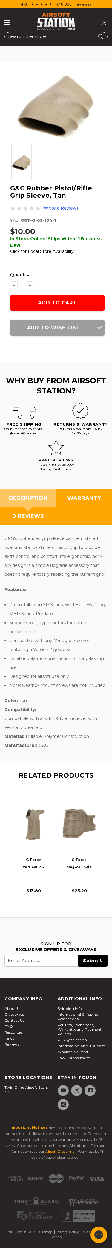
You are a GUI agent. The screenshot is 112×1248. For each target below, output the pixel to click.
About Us (12, 1008)
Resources (13, 1032)
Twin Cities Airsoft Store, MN (26, 1089)
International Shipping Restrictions (78, 1016)
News (9, 1038)
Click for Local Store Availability (42, 251)
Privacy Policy (67, 1232)
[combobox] (56, 36)
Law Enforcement (74, 1057)
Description (28, 498)
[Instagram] (63, 1104)
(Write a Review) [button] (60, 208)
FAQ (8, 1026)
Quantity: (20, 275)
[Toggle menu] (7, 22)
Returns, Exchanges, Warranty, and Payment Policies (80, 1029)
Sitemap (45, 1232)
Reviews (11, 1044)
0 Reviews (28, 516)
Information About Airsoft (81, 1046)
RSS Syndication (72, 1040)
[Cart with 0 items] (101, 22)
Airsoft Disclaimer (60, 1151)
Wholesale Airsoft (73, 1052)
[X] (76, 1090)
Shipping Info (70, 1008)
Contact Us (14, 1020)
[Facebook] (90, 1090)
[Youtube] (63, 1090)
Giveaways (14, 1014)
